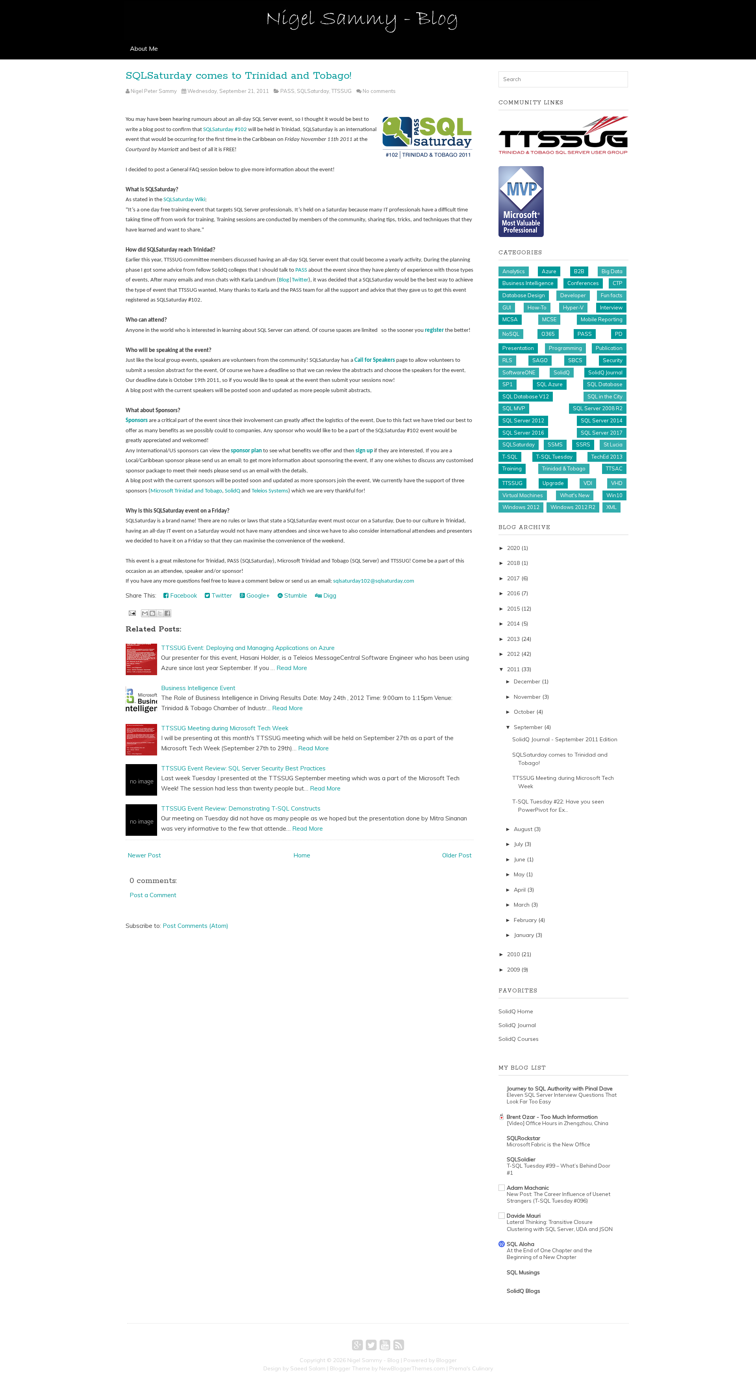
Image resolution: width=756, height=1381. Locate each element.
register (434, 330)
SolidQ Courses (518, 1038)
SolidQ (232, 491)
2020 (513, 548)
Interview (611, 307)
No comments (379, 91)
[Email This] (145, 613)
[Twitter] (371, 1345)
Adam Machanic (528, 1187)
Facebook (183, 595)
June (519, 859)
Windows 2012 (520, 507)
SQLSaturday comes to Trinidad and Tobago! (238, 76)
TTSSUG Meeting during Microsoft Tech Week (224, 728)
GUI (506, 307)
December (527, 681)
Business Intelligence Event (198, 688)
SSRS (583, 444)
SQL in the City (605, 396)
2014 (513, 623)
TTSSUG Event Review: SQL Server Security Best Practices (243, 768)
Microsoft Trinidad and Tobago (186, 491)
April (520, 889)
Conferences (583, 283)
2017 (513, 578)
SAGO (540, 360)
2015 (513, 608)
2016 (513, 593)
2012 (513, 653)
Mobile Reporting (602, 319)
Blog (284, 280)
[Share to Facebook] (167, 613)
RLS (507, 360)
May (519, 874)
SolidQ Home (515, 1011)
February (525, 920)
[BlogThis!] (152, 613)
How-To (537, 307)
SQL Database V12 (525, 396)
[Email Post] (131, 612)
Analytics (513, 271)
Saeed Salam (308, 1368)
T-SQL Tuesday (554, 457)
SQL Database (605, 384)
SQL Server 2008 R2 (598, 408)
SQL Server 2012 (523, 420)
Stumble (295, 595)
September (528, 727)
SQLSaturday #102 (225, 130)
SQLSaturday (313, 91)
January (524, 935)
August (523, 829)
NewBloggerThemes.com (412, 1368)
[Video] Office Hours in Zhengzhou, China (557, 1123)
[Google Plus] (357, 1345)
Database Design (523, 295)
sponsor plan (246, 451)
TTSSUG (342, 91)
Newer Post (144, 855)
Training (512, 468)
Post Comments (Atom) (195, 925)
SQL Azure (550, 384)
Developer (573, 295)
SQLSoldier (521, 1159)
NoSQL (510, 334)
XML (611, 507)
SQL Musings (523, 1272)
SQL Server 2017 (602, 432)
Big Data (612, 271)
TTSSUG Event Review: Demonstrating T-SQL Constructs (241, 808)
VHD (617, 483)
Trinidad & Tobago (564, 468)
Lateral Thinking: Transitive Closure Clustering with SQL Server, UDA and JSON (560, 1225)
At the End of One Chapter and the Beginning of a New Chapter (549, 1253)
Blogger (446, 1360)
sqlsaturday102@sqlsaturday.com (373, 581)
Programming (565, 348)
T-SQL (509, 457)
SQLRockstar (523, 1138)
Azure (549, 271)
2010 (513, 954)
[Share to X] (160, 613)
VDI (588, 483)
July (518, 844)
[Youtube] (385, 1345)
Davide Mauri (524, 1215)
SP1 (507, 384)
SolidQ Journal (605, 372)
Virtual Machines (522, 495)
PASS (287, 91)
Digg (329, 595)
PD (619, 334)
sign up (364, 451)
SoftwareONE (518, 372)
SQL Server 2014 (602, 420)
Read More (291, 668)
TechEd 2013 (607, 457)
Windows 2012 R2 (572, 507)
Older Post (457, 855)
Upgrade (553, 483)
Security (613, 360)
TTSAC (614, 468)
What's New (574, 495)
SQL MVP (513, 408)
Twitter (300, 280)
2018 (513, 562)
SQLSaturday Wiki (184, 200)
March (522, 904)
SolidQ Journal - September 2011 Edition (564, 739)
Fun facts (612, 295)
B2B (579, 271)
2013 (513, 638)
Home (301, 855)
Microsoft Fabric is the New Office (548, 1144)
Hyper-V (573, 307)
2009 (513, 969)
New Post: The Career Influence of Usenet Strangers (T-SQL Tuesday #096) (558, 1197)
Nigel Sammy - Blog (373, 1360)
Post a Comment (153, 895)
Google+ (257, 595)
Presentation (518, 348)
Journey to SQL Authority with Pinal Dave (560, 1088)
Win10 (614, 495)
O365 (548, 334)
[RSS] (398, 1345)
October (524, 711)
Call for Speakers (374, 360)
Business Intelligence (528, 283)
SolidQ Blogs (523, 1290)
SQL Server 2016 (523, 432)
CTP (618, 283)
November (527, 696)
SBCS (575, 360)
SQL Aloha (520, 1244)
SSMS (555, 444)
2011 (513, 669)
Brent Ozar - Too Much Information (552, 1116)
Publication (609, 348)
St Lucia (613, 444)
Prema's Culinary (471, 1368)
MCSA (510, 319)
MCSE (549, 319)
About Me (144, 48)
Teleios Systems (270, 491)
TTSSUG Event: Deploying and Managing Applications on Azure (248, 648)
